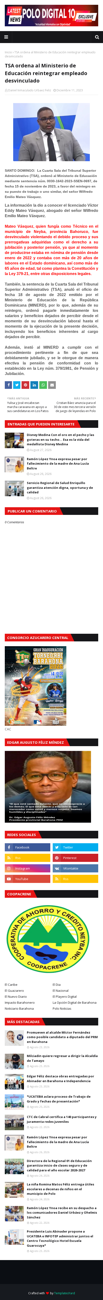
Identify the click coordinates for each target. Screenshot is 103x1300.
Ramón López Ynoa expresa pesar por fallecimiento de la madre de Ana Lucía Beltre (58, 463)
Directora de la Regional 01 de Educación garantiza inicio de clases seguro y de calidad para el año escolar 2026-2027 (59, 1165)
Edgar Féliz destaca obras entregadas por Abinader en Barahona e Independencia (60, 1078)
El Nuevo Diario (16, 996)
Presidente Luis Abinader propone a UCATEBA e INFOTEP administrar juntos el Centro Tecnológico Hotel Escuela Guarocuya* (60, 1238)
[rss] (27, 858)
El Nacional (61, 990)
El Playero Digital (65, 996)
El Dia (57, 984)
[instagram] (27, 868)
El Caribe (11, 984)
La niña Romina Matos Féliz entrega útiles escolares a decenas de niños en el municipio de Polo (60, 1189)
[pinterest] (75, 858)
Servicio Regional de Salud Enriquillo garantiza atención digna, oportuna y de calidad (60, 487)
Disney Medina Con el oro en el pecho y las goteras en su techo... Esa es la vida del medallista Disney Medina (60, 439)
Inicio (8, 52)
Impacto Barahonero (20, 1002)
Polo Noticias (62, 1008)
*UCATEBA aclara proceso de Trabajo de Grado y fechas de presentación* (59, 1098)
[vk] (75, 868)
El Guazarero (14, 990)
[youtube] (27, 879)
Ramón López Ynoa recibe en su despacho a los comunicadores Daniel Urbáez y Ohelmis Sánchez (62, 1212)
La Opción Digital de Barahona (75, 1002)
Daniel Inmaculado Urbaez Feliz (29, 90)
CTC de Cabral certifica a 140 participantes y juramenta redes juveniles (62, 1119)
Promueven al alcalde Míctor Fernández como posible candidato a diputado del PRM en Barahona (62, 1037)
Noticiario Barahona (19, 1008)
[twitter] (75, 847)
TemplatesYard (64, 1293)
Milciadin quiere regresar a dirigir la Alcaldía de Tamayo (62, 1058)
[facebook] (27, 847)
